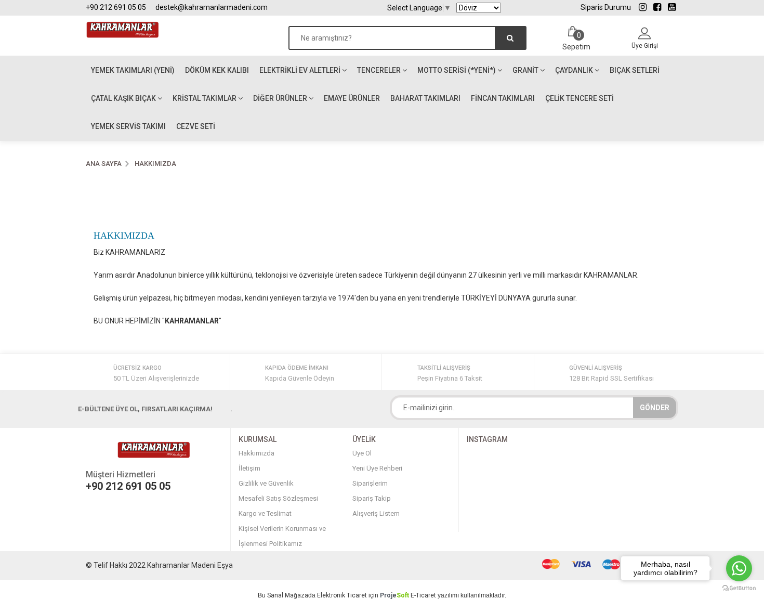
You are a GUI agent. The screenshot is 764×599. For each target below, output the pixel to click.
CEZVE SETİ (195, 126)
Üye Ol (362, 453)
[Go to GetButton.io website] (739, 588)
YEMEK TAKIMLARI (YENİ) (133, 70)
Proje (394, 595)
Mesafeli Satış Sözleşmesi (278, 498)
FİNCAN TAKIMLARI (503, 98)
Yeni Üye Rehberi (377, 468)
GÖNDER (654, 407)
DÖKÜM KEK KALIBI (217, 70)
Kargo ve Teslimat (265, 513)
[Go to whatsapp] (739, 568)
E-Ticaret (423, 595)
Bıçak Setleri (635, 70)
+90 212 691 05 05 (116, 7)
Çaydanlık (575, 70)
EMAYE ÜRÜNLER (352, 98)
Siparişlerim (370, 483)
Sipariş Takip (371, 498)
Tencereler (379, 70)
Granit (526, 70)
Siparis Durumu (606, 7)
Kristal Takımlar (205, 98)
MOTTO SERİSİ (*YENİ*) (457, 70)
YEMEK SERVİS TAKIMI (128, 126)
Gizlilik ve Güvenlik (266, 483)
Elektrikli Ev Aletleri (300, 70)
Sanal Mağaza (287, 595)
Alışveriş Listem (376, 513)
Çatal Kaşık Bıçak (124, 98)
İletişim (249, 468)
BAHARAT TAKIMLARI (425, 98)
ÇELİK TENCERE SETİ (579, 98)
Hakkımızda (256, 453)
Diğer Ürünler (281, 98)
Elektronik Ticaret (342, 595)
